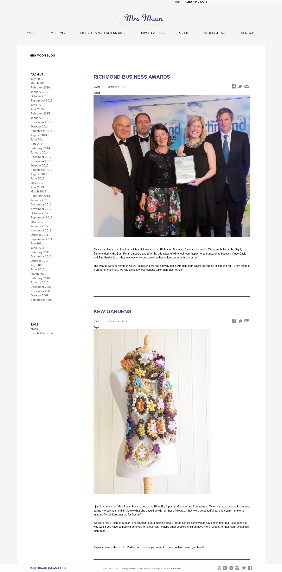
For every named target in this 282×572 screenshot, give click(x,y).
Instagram (237, 568)
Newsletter (57, 568)
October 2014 (40, 126)
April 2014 (37, 143)
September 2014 (41, 130)
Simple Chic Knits (42, 333)
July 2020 (37, 78)
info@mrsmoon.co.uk (132, 568)
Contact (248, 33)
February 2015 (40, 113)
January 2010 (40, 282)
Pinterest (231, 568)
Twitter (243, 568)
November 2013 (41, 161)
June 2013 (37, 178)
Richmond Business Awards (132, 77)
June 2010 (37, 269)
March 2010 (38, 273)
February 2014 (40, 148)
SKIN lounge (202, 265)
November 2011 (41, 230)
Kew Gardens (112, 311)
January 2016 (40, 91)
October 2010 (40, 260)
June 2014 (37, 139)
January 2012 (40, 226)
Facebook (250, 568)
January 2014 (40, 152)
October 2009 (40, 295)
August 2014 (39, 135)
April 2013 (37, 187)
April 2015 (37, 109)
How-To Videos (152, 33)
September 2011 (41, 239)
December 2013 (41, 156)
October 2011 (39, 234)
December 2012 (41, 204)
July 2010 (37, 265)
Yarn (30, 33)
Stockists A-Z (215, 33)
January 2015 (40, 117)
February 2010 (40, 278)
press (34, 328)
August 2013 (39, 174)
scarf (113, 506)
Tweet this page (240, 86)
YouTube (219, 568)
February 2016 (40, 87)
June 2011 (37, 247)
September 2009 (41, 299)
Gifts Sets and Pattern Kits (102, 33)
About (184, 33)
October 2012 (40, 213)
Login (177, 1)
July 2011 (37, 243)
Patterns (57, 33)
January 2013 (40, 200)
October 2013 (40, 165)
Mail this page (246, 86)
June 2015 (37, 104)
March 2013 (38, 191)
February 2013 (40, 195)
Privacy (42, 568)
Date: (97, 87)
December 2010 (41, 256)
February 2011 (40, 252)
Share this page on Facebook (234, 86)
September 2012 (41, 217)
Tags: (97, 92)
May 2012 (37, 221)
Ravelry (225, 568)
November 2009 (41, 291)
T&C (32, 568)
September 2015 (41, 100)
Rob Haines (176, 568)
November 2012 (41, 208)
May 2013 (37, 182)
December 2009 (41, 286)
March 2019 (38, 83)
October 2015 (40, 96)
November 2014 (41, 122)
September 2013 (41, 169)
